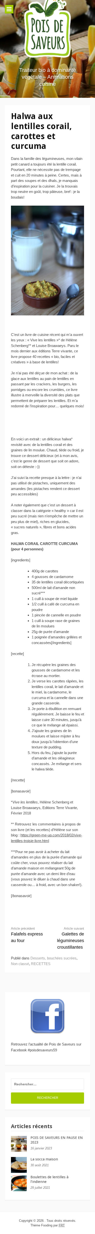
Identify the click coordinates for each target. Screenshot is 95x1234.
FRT (62, 1225)
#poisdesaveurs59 (42, 1050)
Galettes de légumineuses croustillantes (70, 938)
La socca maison (44, 1159)
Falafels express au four (27, 935)
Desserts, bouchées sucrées (53, 958)
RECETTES (40, 964)
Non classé (20, 964)
